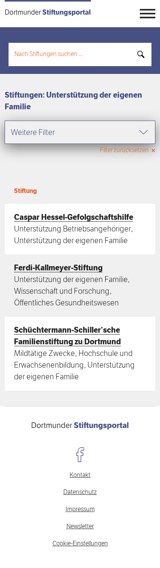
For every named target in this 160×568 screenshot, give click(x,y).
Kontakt (80, 475)
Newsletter (80, 527)
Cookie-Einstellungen (80, 544)
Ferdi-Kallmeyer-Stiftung (58, 268)
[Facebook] (80, 454)
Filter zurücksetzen (125, 150)
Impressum (80, 510)
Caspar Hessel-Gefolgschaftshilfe (73, 217)
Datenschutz (80, 492)
